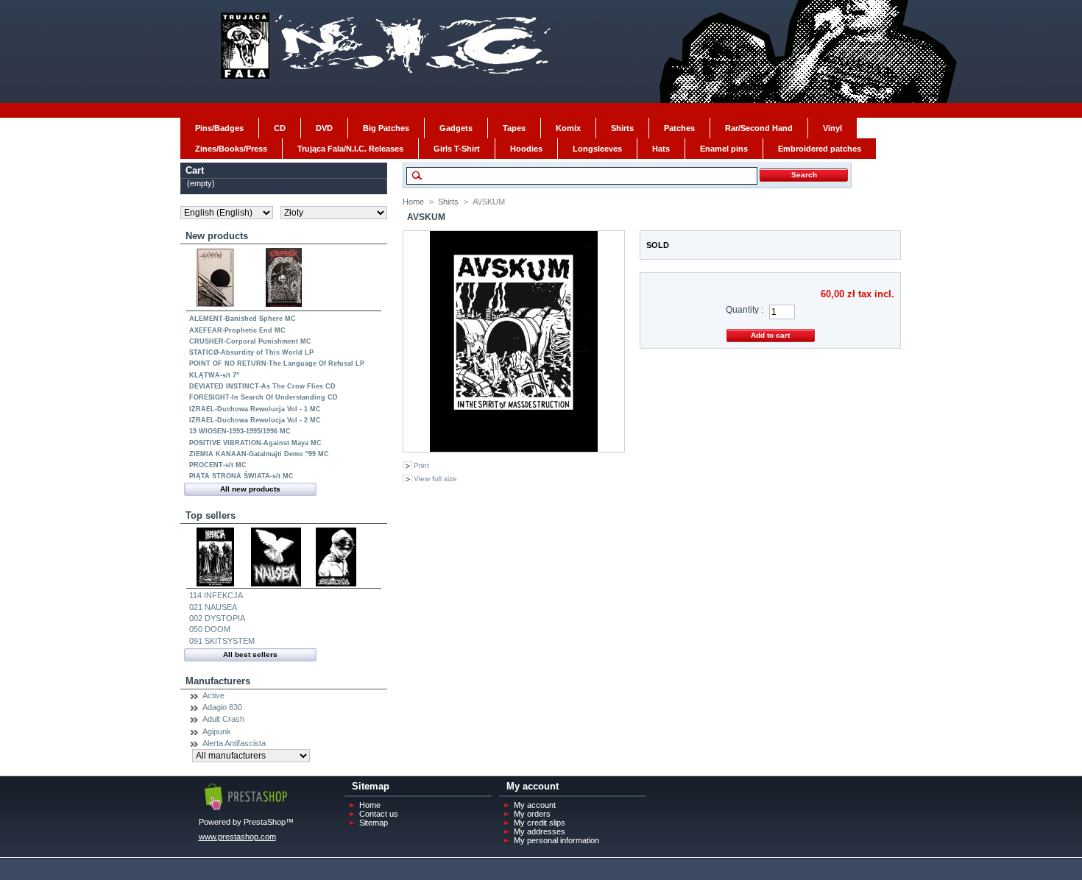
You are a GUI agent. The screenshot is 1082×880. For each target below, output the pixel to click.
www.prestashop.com (237, 836)
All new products (250, 489)
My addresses (539, 831)
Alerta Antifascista (234, 743)
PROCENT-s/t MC (218, 465)
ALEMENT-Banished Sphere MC (242, 318)
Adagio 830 (222, 707)
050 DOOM (209, 629)
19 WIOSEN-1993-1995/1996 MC (240, 431)
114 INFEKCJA (216, 595)
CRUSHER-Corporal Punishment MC (250, 341)
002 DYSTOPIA (217, 618)
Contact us (378, 813)
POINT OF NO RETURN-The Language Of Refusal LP (276, 363)
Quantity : (744, 310)
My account (535, 805)
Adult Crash (223, 718)
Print (421, 465)
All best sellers (250, 654)
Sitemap (373, 822)
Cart (194, 170)
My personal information (556, 840)
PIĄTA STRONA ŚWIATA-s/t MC (241, 476)
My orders (532, 813)
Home (413, 201)
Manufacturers (217, 680)
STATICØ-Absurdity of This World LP (251, 352)
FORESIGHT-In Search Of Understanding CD (263, 397)
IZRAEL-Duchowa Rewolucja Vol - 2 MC (255, 420)
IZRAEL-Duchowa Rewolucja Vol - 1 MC (255, 409)
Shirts (448, 201)
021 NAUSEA (213, 607)
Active (213, 695)
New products (216, 235)
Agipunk (216, 731)
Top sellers (210, 515)
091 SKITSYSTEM (222, 640)
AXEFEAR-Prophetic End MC (237, 330)
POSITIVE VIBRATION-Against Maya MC (255, 443)
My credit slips (539, 822)
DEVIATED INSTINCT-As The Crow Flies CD (262, 386)
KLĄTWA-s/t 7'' (214, 375)
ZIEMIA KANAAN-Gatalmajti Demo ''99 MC (259, 454)
